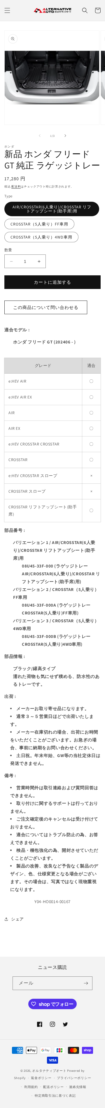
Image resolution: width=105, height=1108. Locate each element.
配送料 (16, 186)
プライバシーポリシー (74, 1078)
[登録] (85, 983)
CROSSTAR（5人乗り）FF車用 (39, 224)
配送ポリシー (53, 1087)
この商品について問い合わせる (45, 307)
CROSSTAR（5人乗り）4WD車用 (41, 237)
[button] (7, 10)
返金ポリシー (41, 1078)
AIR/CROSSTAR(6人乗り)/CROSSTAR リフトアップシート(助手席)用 (52, 209)
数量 (8, 250)
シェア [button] (17, 919)
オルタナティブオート (49, 1071)
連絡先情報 (77, 1087)
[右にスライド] (65, 135)
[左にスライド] (39, 135)
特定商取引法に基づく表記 (55, 1096)
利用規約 (31, 1087)
